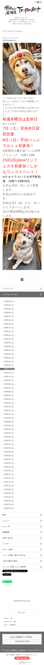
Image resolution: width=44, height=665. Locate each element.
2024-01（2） (9, 406)
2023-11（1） (9, 414)
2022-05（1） (9, 459)
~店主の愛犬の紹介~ (10, 561)
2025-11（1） (9, 335)
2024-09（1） (9, 380)
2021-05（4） (9, 504)
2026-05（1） (9, 312)
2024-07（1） (9, 388)
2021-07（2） (9, 497)
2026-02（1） (9, 324)
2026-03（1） (9, 320)
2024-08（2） (9, 384)
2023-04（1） (9, 433)
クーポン (5, 544)
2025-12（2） (9, 331)
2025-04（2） (9, 357)
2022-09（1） (9, 448)
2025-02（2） (9, 361)
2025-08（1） (9, 346)
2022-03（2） (9, 467)
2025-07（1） (9, 350)
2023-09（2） (9, 418)
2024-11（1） (9, 372)
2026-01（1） (9, 327)
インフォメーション (10, 294)
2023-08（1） (9, 421)
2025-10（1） (9, 339)
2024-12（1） (9, 369)
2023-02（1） (9, 436)
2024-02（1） (9, 403)
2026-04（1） (9, 316)
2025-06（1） (9, 354)
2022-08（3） (9, 451)
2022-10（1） (9, 444)
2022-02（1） (9, 470)
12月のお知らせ (9, 40)
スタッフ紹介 (7, 549)
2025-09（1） (9, 342)
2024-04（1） (9, 399)
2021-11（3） (9, 482)
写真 (4, 515)
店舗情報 (5, 532)
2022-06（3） (9, 455)
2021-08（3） (9, 493)
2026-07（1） (9, 305)
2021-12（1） (9, 478)
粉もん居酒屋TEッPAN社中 (16, 650)
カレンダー (6, 526)
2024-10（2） (9, 376)
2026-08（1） (9, 301)
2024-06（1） (9, 391)
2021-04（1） (9, 508)
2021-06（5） (9, 500)
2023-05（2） (9, 429)
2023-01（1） (9, 440)
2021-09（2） (9, 489)
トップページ (7, 289)
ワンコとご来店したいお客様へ (14, 567)
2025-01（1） (9, 365)
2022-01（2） (9, 474)
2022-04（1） (9, 463)
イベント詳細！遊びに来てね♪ (14, 555)
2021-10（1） (9, 485)
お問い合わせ (7, 538)
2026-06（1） (9, 309)
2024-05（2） (9, 395)
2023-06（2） (9, 425)
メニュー (5, 521)
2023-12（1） (9, 410)
